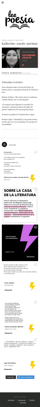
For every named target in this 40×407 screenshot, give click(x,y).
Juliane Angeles (8, 40)
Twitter (32, 400)
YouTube (23, 403)
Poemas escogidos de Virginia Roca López (18, 114)
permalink (26, 73)
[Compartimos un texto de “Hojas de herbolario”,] (20, 355)
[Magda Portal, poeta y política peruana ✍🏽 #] (20, 243)
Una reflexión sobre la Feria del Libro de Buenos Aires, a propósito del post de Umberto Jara (20, 89)
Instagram (21, 400)
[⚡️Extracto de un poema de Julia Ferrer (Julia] (20, 168)
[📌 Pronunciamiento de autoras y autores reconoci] (20, 205)
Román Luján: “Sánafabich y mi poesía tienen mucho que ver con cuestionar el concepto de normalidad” (19, 121)
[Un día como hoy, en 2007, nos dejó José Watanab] (20, 280)
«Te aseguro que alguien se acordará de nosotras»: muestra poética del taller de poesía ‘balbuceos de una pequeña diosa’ (18, 107)
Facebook (11, 400)
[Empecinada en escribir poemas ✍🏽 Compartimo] (20, 318)
